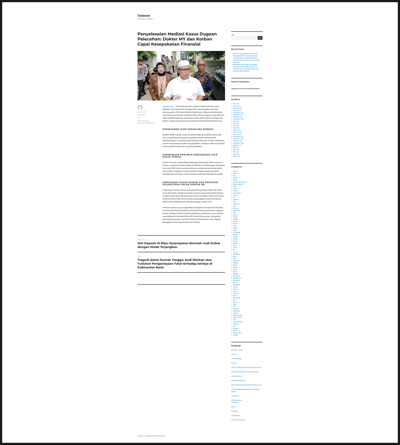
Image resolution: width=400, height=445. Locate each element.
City (234, 206)
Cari (232, 35)
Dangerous (236, 210)
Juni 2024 (236, 150)
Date (234, 213)
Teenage (236, 309)
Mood (235, 265)
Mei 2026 (236, 104)
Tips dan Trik (237, 317)
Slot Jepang (236, 298)
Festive (235, 221)
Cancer (235, 195)
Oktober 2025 (237, 117)
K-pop (235, 252)
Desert (235, 215)
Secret (235, 291)
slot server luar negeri (238, 420)
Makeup (235, 263)
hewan (235, 241)
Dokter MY (141, 120)
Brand (235, 189)
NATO (235, 272)
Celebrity (236, 199)
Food (234, 226)
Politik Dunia (237, 278)
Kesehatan (236, 254)
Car (234, 197)
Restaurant (236, 285)
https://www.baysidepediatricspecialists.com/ (246, 385)
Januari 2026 (237, 110)
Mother (235, 267)
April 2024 (236, 154)
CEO (234, 202)
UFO (234, 320)
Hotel (235, 245)
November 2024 (238, 139)
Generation (236, 232)
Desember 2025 (238, 112)
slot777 (233, 354)
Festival (235, 219)
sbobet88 (234, 402)
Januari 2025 (237, 134)
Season (235, 289)
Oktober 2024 (237, 141)
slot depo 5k (235, 396)
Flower (235, 223)
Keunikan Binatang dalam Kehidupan (245, 58)
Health (235, 237)
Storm (235, 302)
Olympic (235, 274)
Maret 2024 (237, 156)
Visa (234, 326)
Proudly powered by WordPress (155, 436)
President (236, 280)
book (234, 186)
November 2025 (238, 115)
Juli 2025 (236, 121)
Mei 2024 (236, 152)
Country (235, 208)
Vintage (235, 324)
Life (234, 258)
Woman (235, 328)
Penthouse (236, 276)
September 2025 (238, 119)
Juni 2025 (236, 123)
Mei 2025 (236, 125)
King (234, 256)
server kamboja (236, 359)
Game (235, 230)
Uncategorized (238, 322)
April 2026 (236, 106)
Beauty (235, 178)
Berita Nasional (238, 184)
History (235, 243)
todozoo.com (167, 106)
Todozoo (144, 15)
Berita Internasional (239, 182)
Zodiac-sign (237, 333)
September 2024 (238, 143)
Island (235, 248)
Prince (235, 282)
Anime (235, 173)
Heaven (235, 239)
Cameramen (237, 193)
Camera (235, 191)
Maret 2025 (237, 130)
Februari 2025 (237, 132)
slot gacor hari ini (237, 350)
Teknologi (236, 311)
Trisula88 (234, 411)
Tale (234, 306)
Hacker (235, 234)
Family (235, 217)
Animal (235, 171)
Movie (235, 269)
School (235, 287)
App (234, 175)
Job (234, 250)
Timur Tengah (237, 315)
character (236, 204)
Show (235, 296)
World (235, 331)
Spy (234, 300)
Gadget (235, 228)
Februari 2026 (237, 108)
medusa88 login (236, 376)
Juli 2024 (236, 147)
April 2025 (236, 128)
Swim (235, 304)
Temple (235, 313)
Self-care (236, 293)
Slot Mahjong (235, 415)
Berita (140, 118)
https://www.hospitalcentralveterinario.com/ (246, 367)
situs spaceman (236, 400)
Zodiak (235, 335)
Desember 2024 (238, 136)
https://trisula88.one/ (238, 380)
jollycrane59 (142, 112)
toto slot (234, 363)
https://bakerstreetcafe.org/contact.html (245, 372)
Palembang (149, 123)
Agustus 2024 (237, 145)
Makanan (236, 261)
